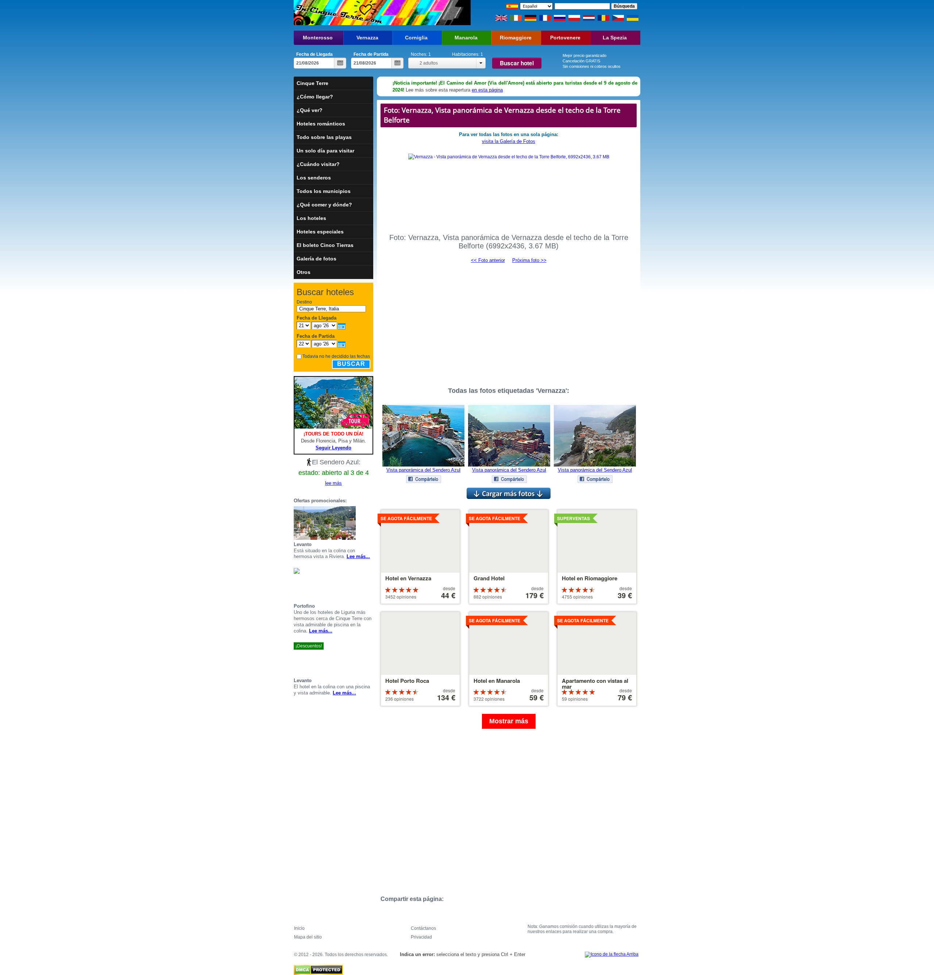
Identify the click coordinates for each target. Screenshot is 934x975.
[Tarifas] (370, 523)
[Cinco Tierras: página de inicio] (338, 12)
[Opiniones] (361, 523)
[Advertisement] (509, 322)
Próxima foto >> (529, 260)
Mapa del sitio (308, 937)
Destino (304, 302)
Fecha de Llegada (314, 54)
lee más (333, 483)
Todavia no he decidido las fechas (336, 356)
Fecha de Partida (371, 54)
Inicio (299, 928)
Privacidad (421, 937)
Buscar (351, 364)
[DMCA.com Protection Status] (318, 968)
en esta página (487, 90)
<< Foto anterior (488, 260)
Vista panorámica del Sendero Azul (423, 470)
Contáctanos (423, 928)
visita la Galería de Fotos (508, 141)
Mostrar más (508, 721)
